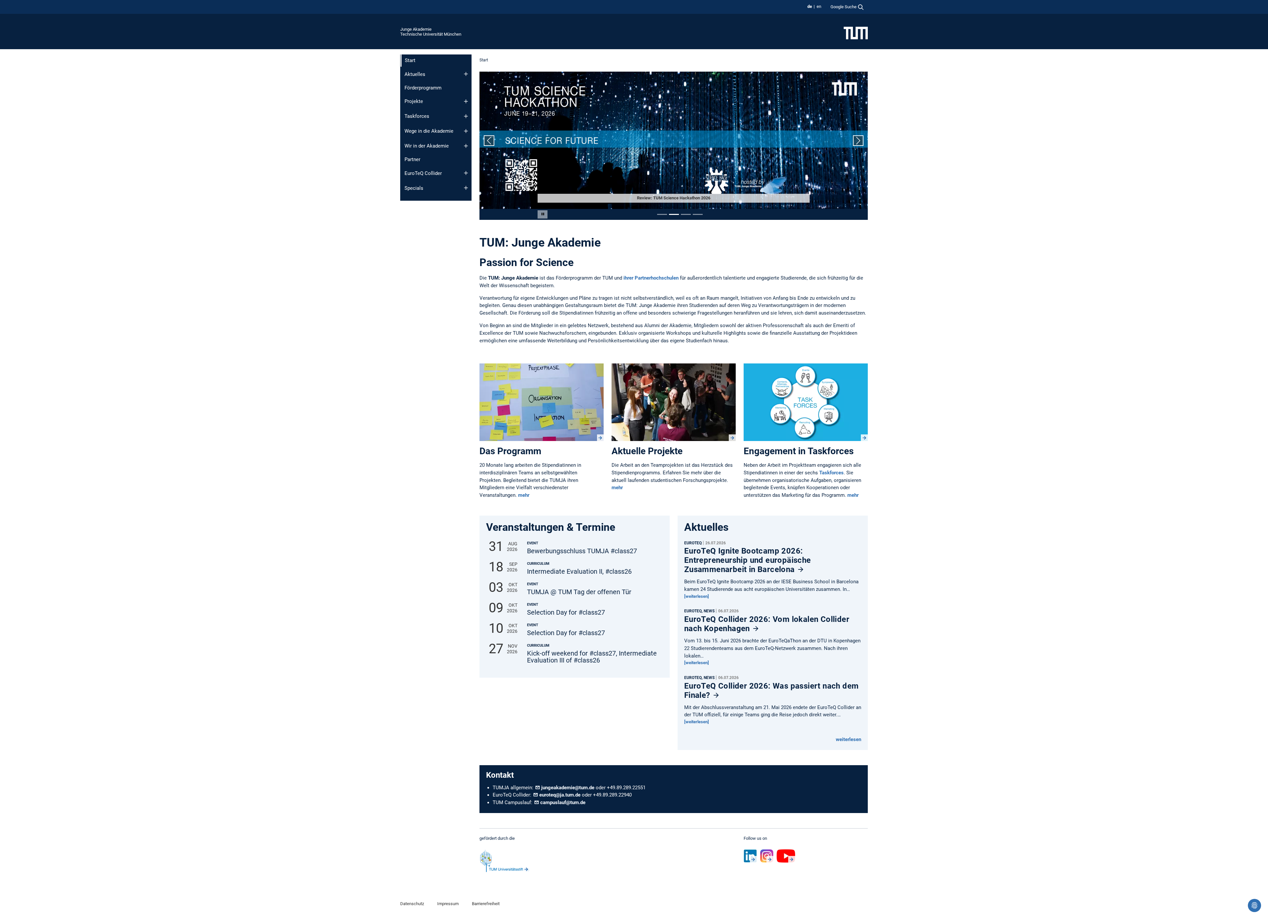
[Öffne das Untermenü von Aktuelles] (466, 74)
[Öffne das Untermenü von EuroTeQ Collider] (466, 173)
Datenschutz (412, 903)
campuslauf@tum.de (562, 802)
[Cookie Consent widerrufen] (1254, 905)
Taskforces (417, 116)
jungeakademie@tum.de (567, 788)
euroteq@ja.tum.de (560, 795)
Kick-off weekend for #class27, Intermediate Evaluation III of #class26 (592, 657)
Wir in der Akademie (427, 146)
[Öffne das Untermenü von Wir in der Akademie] (466, 146)
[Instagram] (766, 856)
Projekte (414, 101)
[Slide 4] (698, 214)
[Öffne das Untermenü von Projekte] (466, 101)
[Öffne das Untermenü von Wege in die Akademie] (466, 131)
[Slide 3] (686, 214)
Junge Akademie (416, 29)
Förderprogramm (423, 88)
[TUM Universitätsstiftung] (504, 860)
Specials (414, 188)
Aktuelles (415, 74)
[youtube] (786, 856)
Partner (412, 159)
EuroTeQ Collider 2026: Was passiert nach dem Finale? (771, 690)
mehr (523, 495)
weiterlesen (848, 739)
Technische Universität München (430, 34)
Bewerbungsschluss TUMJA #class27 (582, 551)
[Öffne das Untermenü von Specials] (466, 188)
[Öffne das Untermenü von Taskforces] (466, 116)
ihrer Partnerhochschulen (650, 278)
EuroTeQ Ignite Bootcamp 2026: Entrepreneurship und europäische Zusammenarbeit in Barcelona (747, 560)
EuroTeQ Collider (423, 173)
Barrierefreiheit (486, 903)
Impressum (448, 903)
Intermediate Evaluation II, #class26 (579, 571)
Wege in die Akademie (429, 131)
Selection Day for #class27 (566, 612)
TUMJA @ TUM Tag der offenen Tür (579, 592)
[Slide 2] (674, 214)
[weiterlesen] (696, 596)
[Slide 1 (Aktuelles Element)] (662, 214)
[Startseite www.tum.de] (856, 33)
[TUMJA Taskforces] (806, 402)
